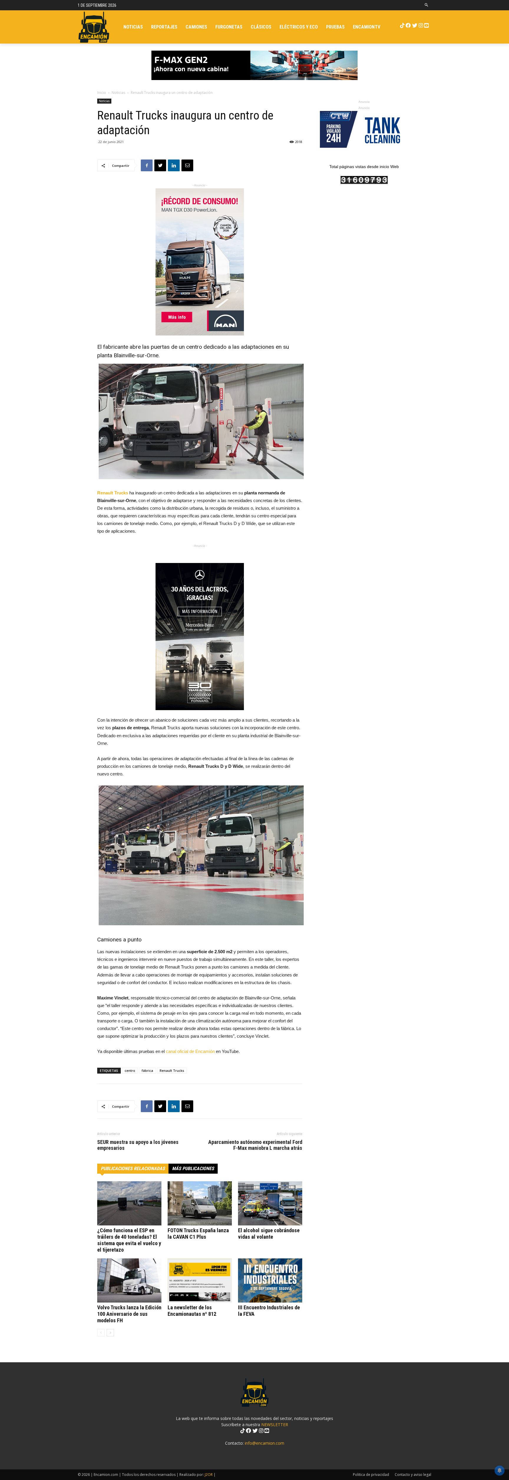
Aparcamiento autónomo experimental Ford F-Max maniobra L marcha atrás (255, 1145)
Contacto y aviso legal (413, 1474)
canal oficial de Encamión (190, 1051)
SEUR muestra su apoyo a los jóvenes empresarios (138, 1145)
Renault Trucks (172, 1070)
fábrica (147, 1070)
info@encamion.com (264, 1443)
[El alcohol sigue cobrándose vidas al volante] (270, 1203)
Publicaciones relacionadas (133, 1168)
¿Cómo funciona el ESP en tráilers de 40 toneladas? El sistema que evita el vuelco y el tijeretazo (129, 1240)
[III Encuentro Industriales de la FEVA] (270, 1280)
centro (130, 1070)
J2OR (209, 1474)
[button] (426, 5)
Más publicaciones (193, 1168)
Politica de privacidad (371, 1474)
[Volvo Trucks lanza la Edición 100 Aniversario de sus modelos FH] (129, 1280)
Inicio (101, 92)
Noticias (118, 92)
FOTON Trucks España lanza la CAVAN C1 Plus (198, 1233)
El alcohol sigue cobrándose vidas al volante (269, 1233)
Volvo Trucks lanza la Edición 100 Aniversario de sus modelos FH (129, 1313)
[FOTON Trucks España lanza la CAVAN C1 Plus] (200, 1203)
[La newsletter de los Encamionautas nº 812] (200, 1280)
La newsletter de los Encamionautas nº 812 (192, 1310)
